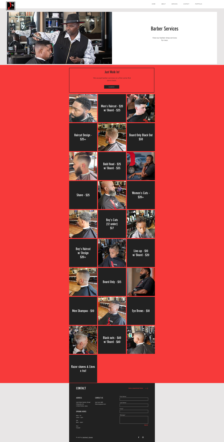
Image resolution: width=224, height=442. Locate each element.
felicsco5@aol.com (100, 404)
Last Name (123, 402)
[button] (174, 4)
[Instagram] (143, 437)
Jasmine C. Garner (87, 437)
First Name (123, 396)
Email (121, 408)
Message (122, 415)
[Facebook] (139, 437)
